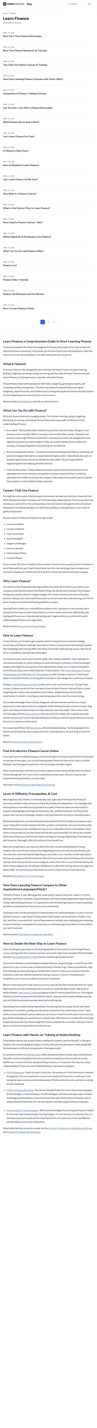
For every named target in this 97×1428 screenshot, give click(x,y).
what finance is (26, 401)
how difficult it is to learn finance (29, 876)
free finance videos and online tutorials (37, 784)
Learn (5, 13)
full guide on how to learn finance (27, 742)
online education (33, 1054)
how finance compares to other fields (36, 934)
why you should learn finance (32, 626)
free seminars (36, 728)
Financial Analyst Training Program (22, 1110)
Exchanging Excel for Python (25, 957)
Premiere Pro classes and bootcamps (23, 1132)
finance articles (31, 714)
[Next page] (54, 322)
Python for (39, 674)
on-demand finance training (23, 684)
